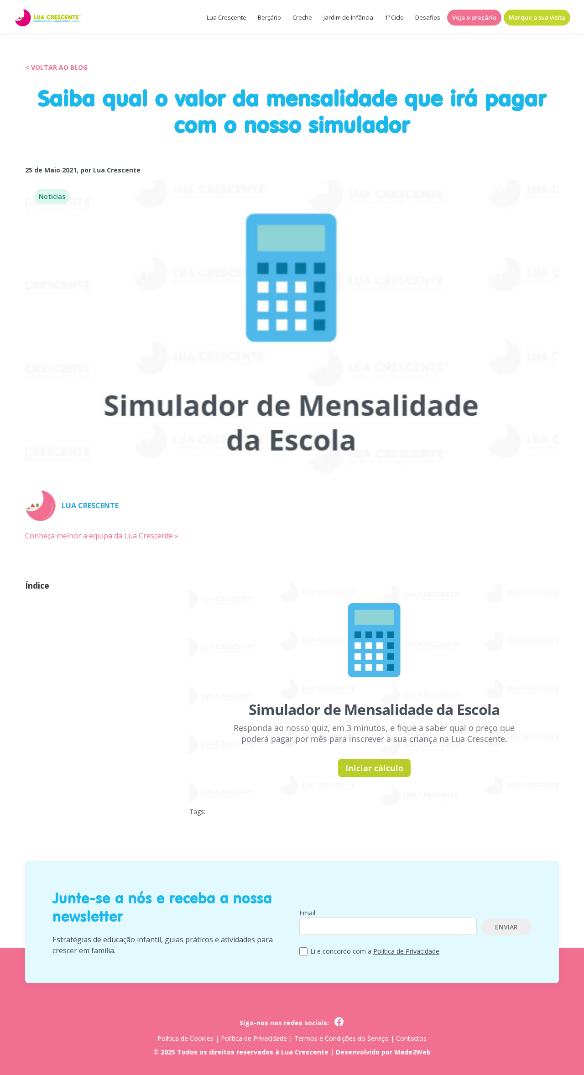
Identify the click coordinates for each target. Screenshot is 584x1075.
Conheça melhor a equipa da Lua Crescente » (101, 536)
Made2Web (412, 1052)
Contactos (411, 1038)
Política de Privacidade (406, 951)
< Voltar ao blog (56, 67)
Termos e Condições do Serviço (341, 1038)
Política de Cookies (185, 1038)
